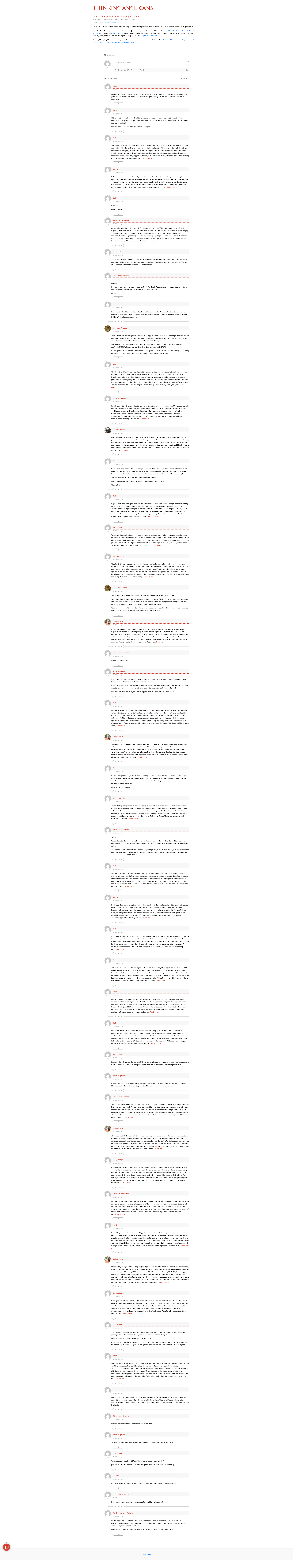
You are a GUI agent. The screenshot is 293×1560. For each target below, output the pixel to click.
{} (144, 70)
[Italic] (118, 70)
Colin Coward (118, 621)
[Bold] (115, 70)
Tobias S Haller (119, 429)
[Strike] (125, 70)
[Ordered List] (128, 70)
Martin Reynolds (119, 398)
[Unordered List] (131, 70)
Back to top (146, 1554)
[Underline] (121, 70)
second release (118, 33)
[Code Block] (137, 70)
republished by (149, 36)
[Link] (141, 70)
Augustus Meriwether (121, 220)
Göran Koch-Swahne (121, 275)
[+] (147, 70)
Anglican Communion (111, 22)
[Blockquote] (134, 70)
